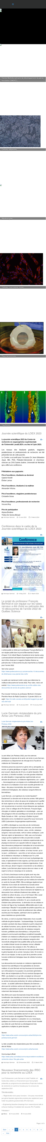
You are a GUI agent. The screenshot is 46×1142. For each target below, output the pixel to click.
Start (4, 1130)
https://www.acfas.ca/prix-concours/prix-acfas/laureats (20, 1049)
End (7, 1133)
